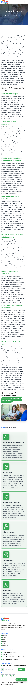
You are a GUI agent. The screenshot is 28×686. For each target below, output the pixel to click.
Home (8, 14)
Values (4, 641)
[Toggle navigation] (25, 2)
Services (16, 14)
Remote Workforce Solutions (13, 16)
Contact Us (5, 645)
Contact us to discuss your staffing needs (11, 399)
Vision (4, 639)
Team (3, 643)
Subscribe (21, 669)
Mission (4, 637)
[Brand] (4, 2)
